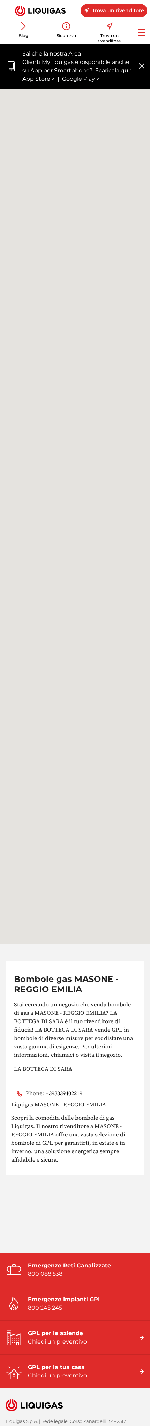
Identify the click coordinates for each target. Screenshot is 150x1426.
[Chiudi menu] (141, 66)
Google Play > (80, 78)
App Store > (38, 78)
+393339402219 (54, 1093)
